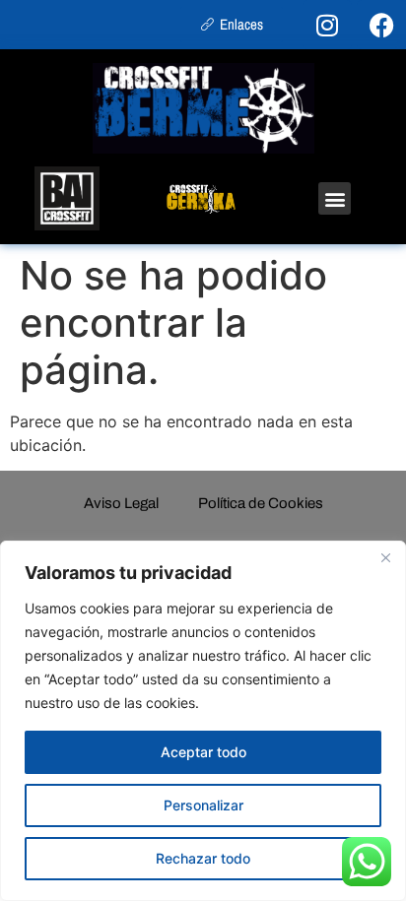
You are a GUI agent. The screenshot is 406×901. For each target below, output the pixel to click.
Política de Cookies (260, 503)
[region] (203, 721)
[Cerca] (385, 557)
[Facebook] (381, 24)
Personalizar (203, 805)
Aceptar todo (203, 751)
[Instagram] (327, 24)
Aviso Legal (121, 503)
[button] (334, 198)
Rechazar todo (203, 858)
